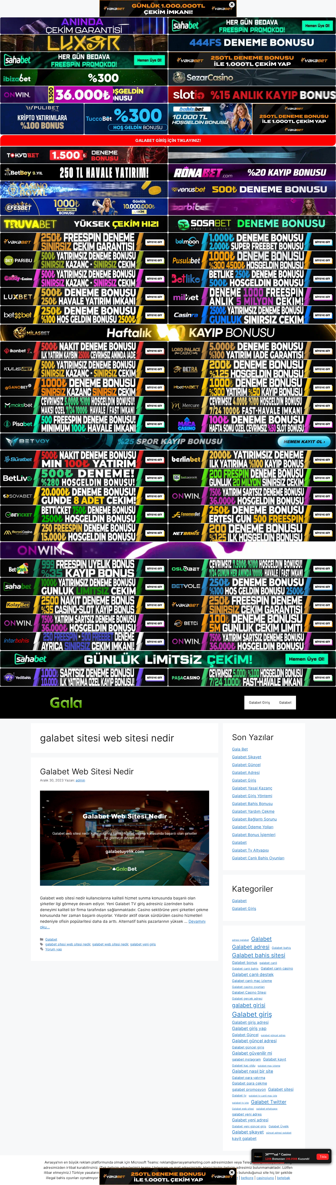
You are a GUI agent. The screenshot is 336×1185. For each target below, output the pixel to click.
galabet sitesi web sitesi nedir (67, 944)
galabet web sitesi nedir (110, 944)
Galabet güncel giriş (248, 1047)
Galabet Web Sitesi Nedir (87, 771)
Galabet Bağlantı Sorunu (254, 819)
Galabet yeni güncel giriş (249, 1126)
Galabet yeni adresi (250, 1120)
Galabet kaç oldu (243, 1065)
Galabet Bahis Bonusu (252, 803)
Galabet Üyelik (279, 1126)
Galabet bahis (281, 948)
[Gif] (168, 332)
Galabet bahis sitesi (258, 955)
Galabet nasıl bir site (252, 1071)
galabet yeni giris (143, 944)
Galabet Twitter (268, 1102)
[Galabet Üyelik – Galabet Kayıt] (74, 702)
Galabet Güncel (246, 764)
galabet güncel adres (273, 1035)
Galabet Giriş (259, 702)
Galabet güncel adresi (254, 1040)
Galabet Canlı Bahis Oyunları (258, 858)
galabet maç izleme (269, 1065)
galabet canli (268, 963)
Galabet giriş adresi (250, 1022)
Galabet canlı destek (253, 974)
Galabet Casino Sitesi (249, 992)
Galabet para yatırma (248, 1078)
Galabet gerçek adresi (247, 998)
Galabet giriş (252, 1014)
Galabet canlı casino (277, 968)
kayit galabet (244, 1138)
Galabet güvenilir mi (252, 1053)
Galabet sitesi (280, 1089)
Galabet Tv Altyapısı (250, 850)
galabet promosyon (249, 1089)
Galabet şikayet (248, 1132)
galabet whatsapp (266, 1108)
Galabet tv (239, 1095)
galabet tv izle (240, 1102)
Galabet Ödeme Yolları (252, 827)
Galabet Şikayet (246, 757)
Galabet (285, 702)
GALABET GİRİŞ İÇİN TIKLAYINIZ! (168, 140)
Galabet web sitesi (243, 1108)
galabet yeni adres (247, 1114)
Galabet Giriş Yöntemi (252, 796)
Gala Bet (240, 749)
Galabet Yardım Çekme (253, 811)
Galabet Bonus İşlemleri (253, 834)
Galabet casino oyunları (248, 987)
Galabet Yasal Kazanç (252, 788)
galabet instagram (246, 1059)
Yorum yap (53, 949)
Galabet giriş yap (249, 1028)
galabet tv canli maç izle (263, 1095)
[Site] (84, 242)
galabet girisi (248, 1005)
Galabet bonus (244, 962)
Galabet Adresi (246, 772)
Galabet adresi (250, 947)
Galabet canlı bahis (245, 968)
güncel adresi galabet (278, 1132)
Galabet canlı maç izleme (252, 981)
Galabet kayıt (274, 1059)
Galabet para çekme (249, 1083)
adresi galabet (240, 940)
